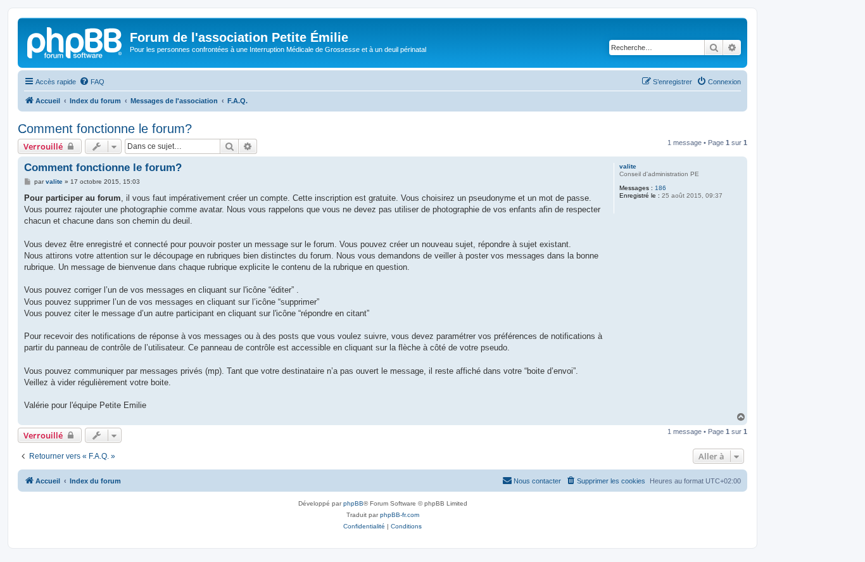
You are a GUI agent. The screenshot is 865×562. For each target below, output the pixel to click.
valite (627, 166)
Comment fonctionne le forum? (105, 129)
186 (660, 187)
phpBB (353, 503)
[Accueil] (75, 41)
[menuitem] (91, 81)
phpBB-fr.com (399, 514)
